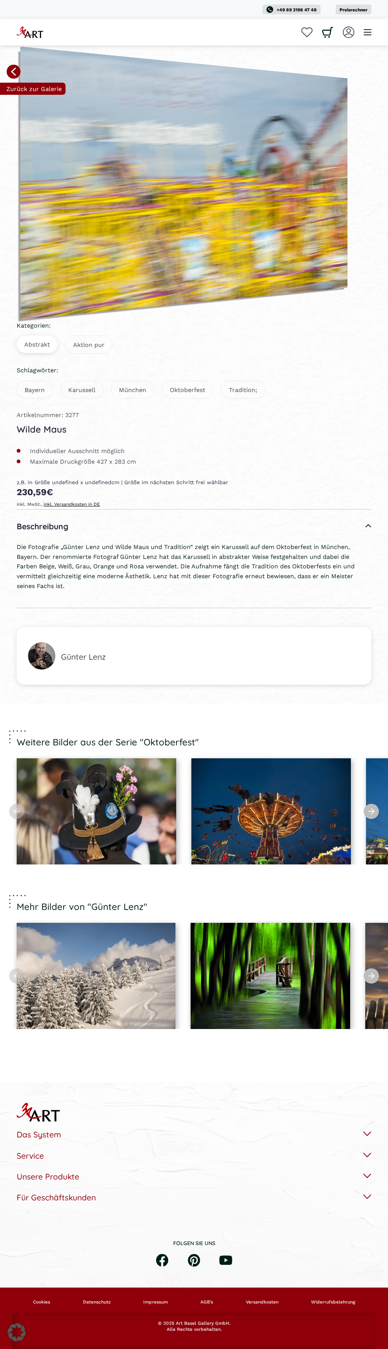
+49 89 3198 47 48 (297, 9)
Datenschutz (97, 1302)
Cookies (41, 1302)
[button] (16, 1332)
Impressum (155, 1302)
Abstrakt (37, 344)
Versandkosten (262, 1302)
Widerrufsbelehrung (333, 1302)
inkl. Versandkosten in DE (72, 504)
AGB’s (206, 1302)
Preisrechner (354, 9)
